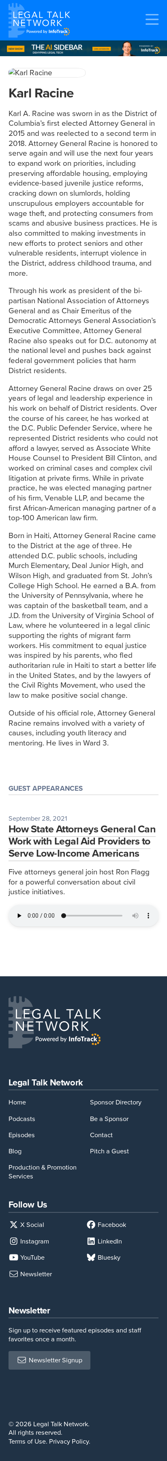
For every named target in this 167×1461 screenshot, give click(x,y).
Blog (15, 1151)
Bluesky (108, 1257)
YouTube (32, 1257)
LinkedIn (109, 1241)
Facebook (111, 1225)
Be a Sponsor (109, 1119)
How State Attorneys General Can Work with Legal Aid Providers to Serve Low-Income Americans (82, 841)
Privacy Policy (69, 1441)
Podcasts (22, 1119)
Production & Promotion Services (43, 1171)
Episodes (22, 1135)
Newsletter (35, 1274)
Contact (101, 1135)
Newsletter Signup (54, 1360)
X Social (31, 1225)
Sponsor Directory (115, 1102)
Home (17, 1102)
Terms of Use (27, 1441)
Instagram (34, 1241)
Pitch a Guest (109, 1151)
